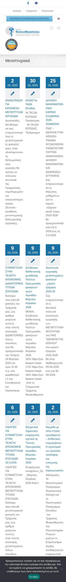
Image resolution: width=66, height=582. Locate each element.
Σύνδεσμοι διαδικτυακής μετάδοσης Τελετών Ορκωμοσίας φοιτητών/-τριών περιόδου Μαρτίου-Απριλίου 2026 (33, 287)
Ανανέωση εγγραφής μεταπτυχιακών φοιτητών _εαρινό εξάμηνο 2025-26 (55, 279)
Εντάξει (34, 576)
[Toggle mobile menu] (59, 28)
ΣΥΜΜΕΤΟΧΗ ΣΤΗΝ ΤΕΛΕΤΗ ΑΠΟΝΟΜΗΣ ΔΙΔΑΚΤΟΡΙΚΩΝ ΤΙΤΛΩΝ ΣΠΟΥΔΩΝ (15, 279)
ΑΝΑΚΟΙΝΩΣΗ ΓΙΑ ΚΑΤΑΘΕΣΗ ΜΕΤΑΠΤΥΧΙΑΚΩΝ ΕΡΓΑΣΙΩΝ (16, 108)
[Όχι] (61, 569)
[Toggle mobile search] (52, 28)
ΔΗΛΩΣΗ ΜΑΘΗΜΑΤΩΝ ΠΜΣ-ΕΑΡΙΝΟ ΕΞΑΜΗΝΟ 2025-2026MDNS (54, 112)
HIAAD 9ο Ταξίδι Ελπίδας (31, 104)
